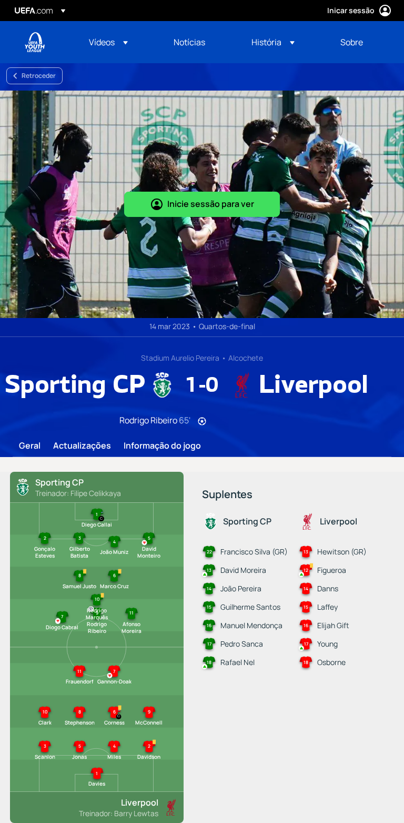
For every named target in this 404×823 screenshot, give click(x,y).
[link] (189, 42)
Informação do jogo (162, 446)
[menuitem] (118, 42)
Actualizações (82, 446)
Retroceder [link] (39, 75)
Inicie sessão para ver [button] (210, 204)
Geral (30, 446)
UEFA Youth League (35, 42)
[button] (108, 42)
